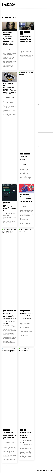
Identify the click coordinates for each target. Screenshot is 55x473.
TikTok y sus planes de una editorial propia (26, 314)
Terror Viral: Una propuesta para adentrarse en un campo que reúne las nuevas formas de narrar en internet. (9, 40)
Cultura (8, 32)
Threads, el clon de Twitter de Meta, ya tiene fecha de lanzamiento (25, 435)
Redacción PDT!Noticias (9, 48)
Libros (12, 32)
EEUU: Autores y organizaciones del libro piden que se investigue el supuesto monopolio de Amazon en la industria (9, 90)
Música (47, 470)
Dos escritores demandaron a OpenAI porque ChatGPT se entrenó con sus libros (9, 316)
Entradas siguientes (28, 465)
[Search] (52, 10)
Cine (21, 194)
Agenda (5, 32)
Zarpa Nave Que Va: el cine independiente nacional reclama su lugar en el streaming (26, 199)
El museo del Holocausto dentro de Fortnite (26, 158)
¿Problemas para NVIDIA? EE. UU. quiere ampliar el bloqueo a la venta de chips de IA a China (9, 436)
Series (38, 470)
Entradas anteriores (8, 465)
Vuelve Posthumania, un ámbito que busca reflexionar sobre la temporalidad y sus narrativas (26, 39)
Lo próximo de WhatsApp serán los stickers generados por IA (9, 207)
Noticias (5, 34)
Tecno (8, 34)
